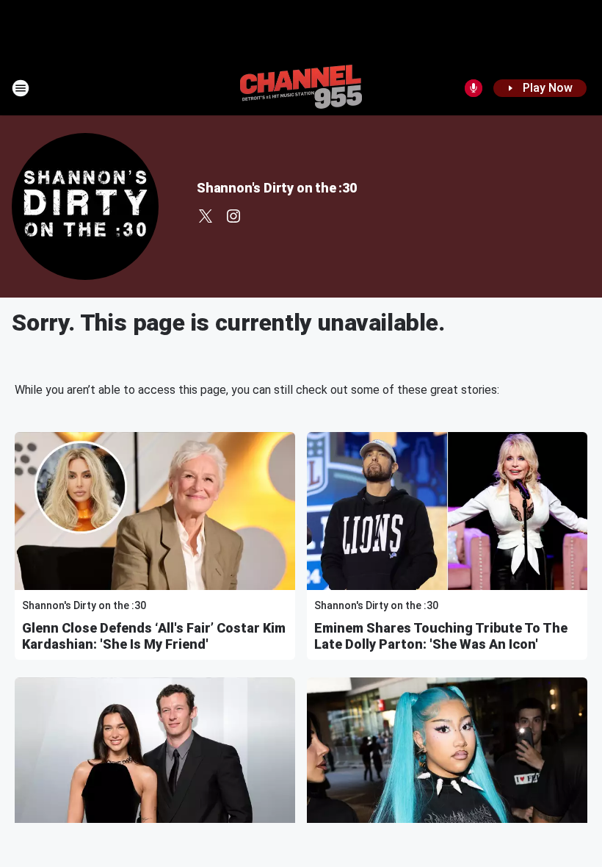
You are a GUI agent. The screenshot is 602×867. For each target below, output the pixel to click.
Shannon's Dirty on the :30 (277, 187)
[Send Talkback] (473, 88)
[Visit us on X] (205, 216)
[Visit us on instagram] (233, 216)
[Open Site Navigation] (20, 88)
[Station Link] (301, 88)
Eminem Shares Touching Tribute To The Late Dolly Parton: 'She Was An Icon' (440, 636)
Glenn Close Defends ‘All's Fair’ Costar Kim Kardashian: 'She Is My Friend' (154, 636)
